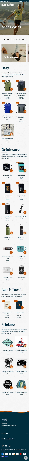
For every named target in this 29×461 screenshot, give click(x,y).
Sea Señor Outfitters (9, 449)
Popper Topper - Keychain (21, 216)
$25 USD (7, 239)
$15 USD (7, 177)
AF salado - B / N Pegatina (21, 350)
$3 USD (21, 352)
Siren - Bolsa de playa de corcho (7, 139)
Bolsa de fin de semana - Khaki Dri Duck (7, 94)
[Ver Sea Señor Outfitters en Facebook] (2, 446)
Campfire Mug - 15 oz (7, 277)
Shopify (3, 450)
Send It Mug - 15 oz (7, 175)
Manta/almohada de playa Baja (7, 312)
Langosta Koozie (21, 175)
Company (5, 433)
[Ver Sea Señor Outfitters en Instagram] (6, 446)
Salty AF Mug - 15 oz (21, 256)
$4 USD (21, 218)
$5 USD (7, 354)
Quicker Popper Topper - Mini (7, 257)
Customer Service (7, 439)
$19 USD (7, 142)
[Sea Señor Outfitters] (7, 4)
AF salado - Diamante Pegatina (8, 351)
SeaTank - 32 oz (7, 237)
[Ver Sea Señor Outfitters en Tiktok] (9, 446)
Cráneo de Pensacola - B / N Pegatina (7, 372)
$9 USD (7, 260)
